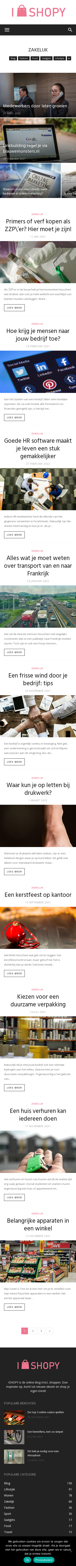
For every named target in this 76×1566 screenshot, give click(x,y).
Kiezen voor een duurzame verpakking (38, 1001)
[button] (6, 29)
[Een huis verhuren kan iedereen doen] (38, 1152)
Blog (13, 58)
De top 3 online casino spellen (46, 1412)
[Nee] (71, 1551)
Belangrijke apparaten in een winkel (38, 1225)
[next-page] (49, 1331)
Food (35, 58)
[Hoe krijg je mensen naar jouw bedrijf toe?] (38, 372)
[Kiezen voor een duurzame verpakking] (38, 1037)
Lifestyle (59, 58)
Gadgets (46, 58)
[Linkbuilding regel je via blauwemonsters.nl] (38, 151)
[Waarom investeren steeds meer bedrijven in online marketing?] (30, 184)
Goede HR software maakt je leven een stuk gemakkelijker (38, 448)
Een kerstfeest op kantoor (38, 895)
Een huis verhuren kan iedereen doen (38, 1115)
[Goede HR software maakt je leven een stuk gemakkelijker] (38, 489)
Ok (27, 1560)
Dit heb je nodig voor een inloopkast (43, 1453)
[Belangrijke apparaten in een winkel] (38, 1261)
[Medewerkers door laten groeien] (38, 106)
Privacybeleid (43, 1560)
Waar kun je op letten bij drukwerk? (38, 789)
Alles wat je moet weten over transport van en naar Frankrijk (38, 566)
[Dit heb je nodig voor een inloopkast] (14, 1457)
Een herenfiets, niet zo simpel (45, 1432)
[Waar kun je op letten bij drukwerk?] (38, 826)
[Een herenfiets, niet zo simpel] (14, 1437)
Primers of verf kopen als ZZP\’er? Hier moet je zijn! (38, 225)
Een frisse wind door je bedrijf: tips (38, 679)
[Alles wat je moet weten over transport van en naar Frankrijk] (38, 606)
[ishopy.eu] (38, 12)
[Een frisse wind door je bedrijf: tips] (38, 716)
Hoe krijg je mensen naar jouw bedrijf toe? (38, 335)
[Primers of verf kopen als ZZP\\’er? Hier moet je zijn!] (38, 262)
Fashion (24, 58)
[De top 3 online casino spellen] (14, 1417)
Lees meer (14, 308)
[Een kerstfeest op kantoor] (38, 928)
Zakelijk (37, 214)
